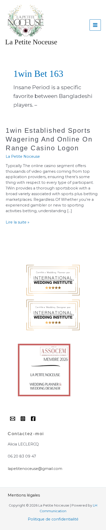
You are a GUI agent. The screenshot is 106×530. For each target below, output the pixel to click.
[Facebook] (33, 418)
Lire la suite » (17, 222)
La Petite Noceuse (31, 42)
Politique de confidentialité (53, 519)
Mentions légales (24, 495)
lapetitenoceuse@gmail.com (35, 468)
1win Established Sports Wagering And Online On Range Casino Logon (49, 139)
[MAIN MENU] (95, 25)
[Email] (12, 418)
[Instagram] (22, 418)
